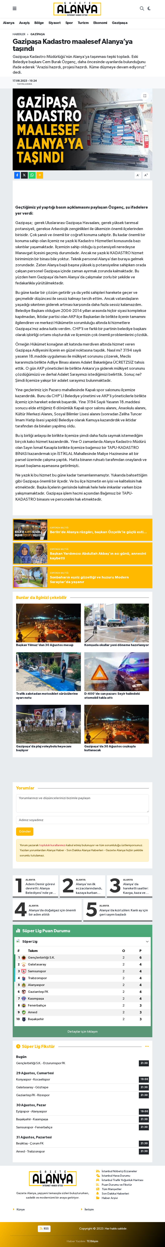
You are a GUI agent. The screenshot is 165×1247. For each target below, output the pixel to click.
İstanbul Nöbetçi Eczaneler (119, 1171)
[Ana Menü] (14, 9)
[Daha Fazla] (39, 175)
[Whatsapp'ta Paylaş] (32, 175)
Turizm (83, 23)
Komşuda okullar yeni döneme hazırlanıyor (116, 645)
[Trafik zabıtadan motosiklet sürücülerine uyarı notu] (48, 671)
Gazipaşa (119, 23)
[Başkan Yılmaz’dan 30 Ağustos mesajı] (48, 623)
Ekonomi (100, 23)
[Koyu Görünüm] (149, 9)
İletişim (89, 1209)
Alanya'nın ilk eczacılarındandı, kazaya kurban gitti (89, 889)
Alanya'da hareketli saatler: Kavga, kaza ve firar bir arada (135, 889)
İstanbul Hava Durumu (116, 1175)
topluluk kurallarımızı (52, 845)
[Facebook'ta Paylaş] (17, 175)
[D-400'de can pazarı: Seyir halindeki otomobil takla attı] (116, 671)
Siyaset (54, 23)
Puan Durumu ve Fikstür (117, 1184)
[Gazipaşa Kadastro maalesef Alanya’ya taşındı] (83, 129)
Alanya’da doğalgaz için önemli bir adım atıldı (52, 912)
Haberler (19, 34)
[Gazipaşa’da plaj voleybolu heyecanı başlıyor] (48, 724)
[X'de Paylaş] (24, 175)
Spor (69, 23)
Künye (21, 1209)
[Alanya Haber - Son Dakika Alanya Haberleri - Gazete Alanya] (77, 8)
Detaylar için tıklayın (83, 1031)
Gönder (25, 831)
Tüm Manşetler (112, 1189)
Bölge (39, 23)
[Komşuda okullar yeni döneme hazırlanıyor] (116, 623)
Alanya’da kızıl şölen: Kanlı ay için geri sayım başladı (123, 912)
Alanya (8, 23)
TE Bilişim (92, 1241)
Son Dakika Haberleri (115, 1193)
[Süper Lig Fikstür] (147, 1046)
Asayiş (24, 23)
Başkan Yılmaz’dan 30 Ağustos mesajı (44, 645)
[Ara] (142, 9)
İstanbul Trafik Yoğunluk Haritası (122, 1180)
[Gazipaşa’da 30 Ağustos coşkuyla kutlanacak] (116, 724)
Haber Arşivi (110, 1198)
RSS (46, 1228)
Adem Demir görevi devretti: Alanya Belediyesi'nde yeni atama (40, 889)
